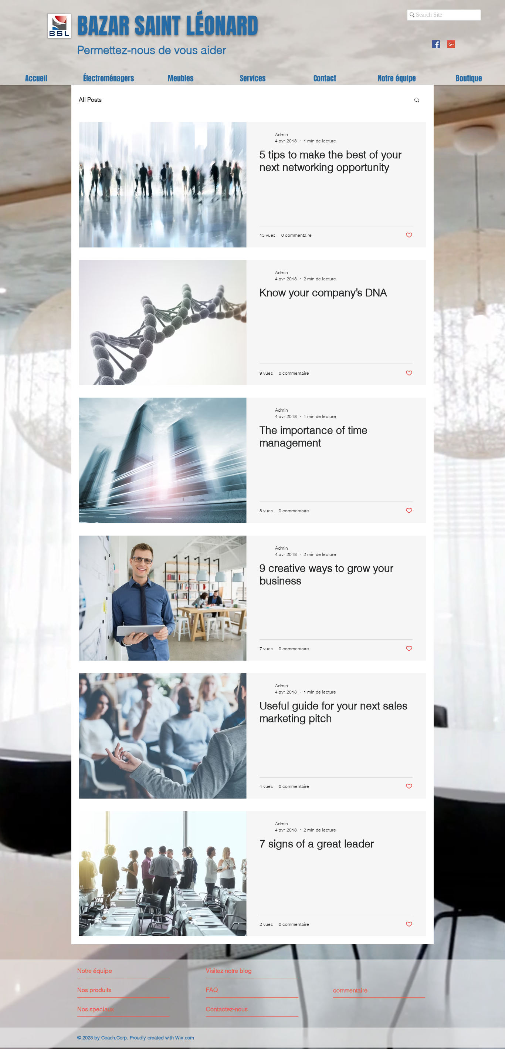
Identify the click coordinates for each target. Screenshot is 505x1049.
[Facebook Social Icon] (436, 44)
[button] (416, 100)
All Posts (90, 99)
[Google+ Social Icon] (451, 44)
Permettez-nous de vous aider (151, 50)
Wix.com (184, 1037)
